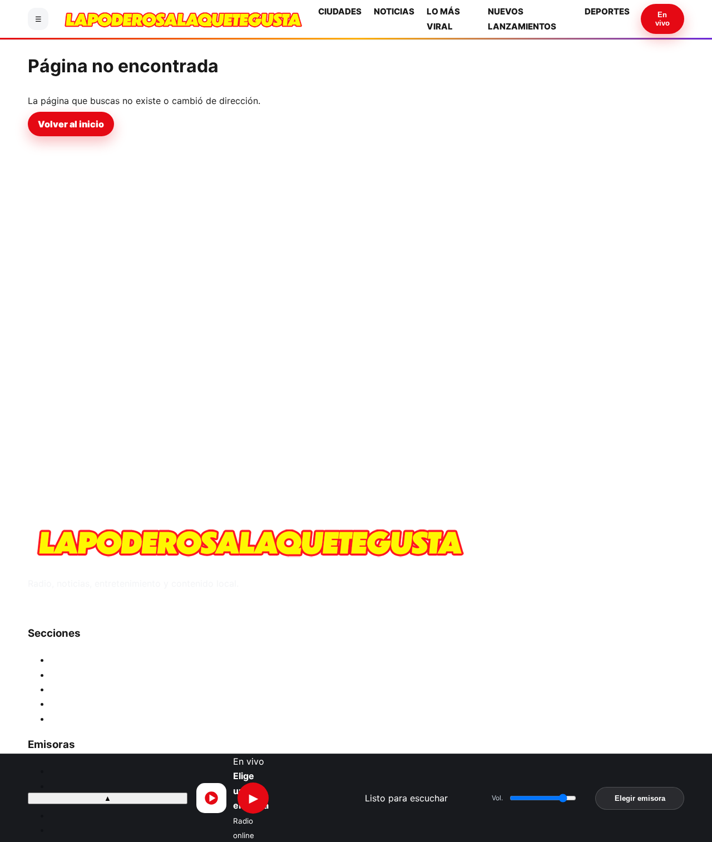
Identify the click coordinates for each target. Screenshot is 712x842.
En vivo (662, 19)
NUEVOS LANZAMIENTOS (105, 703)
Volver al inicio (71, 124)
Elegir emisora (640, 798)
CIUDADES (340, 11)
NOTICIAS (394, 11)
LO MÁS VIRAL (81, 689)
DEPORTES (607, 11)
